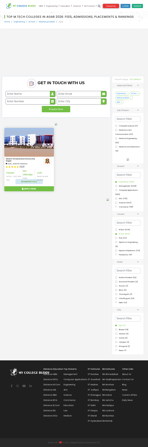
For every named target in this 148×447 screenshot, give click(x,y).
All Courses (89, 6)
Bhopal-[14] (123, 329)
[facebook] (12, 386)
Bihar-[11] (122, 290)
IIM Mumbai (108, 415)
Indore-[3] (123, 338)
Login (125, 6)
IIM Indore (107, 395)
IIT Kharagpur (94, 395)
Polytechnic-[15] (125, 255)
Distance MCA (51, 379)
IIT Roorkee (93, 374)
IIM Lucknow (108, 410)
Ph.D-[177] (123, 238)
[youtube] (24, 386)
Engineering (52, 6)
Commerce (69, 400)
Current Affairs (129, 395)
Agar (118, 102)
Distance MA (50, 389)
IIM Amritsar (108, 384)
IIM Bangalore (109, 389)
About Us (126, 374)
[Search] (99, 6)
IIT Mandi (92, 415)
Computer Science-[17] (128, 126)
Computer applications (75, 379)
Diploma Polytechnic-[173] (129, 250)
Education (65, 6)
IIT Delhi (92, 405)
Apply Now (30, 189)
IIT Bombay (93, 400)
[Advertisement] (74, 55)
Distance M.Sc (51, 415)
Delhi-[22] (123, 302)
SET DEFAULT (135, 79)
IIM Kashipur (108, 405)
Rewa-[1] (122, 350)
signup (137, 6)
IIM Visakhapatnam (111, 379)
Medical (67, 415)
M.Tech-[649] (124, 234)
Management (70, 374)
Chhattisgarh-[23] (126, 298)
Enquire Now (56, 109)
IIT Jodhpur (93, 389)
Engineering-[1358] (126, 182)
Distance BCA (50, 400)
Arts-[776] (123, 198)
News (124, 389)
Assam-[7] (123, 286)
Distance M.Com (52, 384)
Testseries (111, 6)
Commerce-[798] (126, 207)
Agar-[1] (121, 325)
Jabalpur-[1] (124, 342)
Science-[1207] (125, 203)
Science (77, 6)
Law (65, 410)
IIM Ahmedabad (110, 374)
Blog (124, 384)
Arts (65, 389)
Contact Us (128, 379)
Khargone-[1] (124, 346)
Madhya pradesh (47, 21)
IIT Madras (93, 384)
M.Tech (32, 21)
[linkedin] (30, 386)
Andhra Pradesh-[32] (127, 277)
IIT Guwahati (94, 379)
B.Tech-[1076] (124, 229)
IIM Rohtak (107, 420)
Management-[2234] (127, 186)
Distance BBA (50, 395)
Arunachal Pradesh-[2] (128, 282)
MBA (41, 6)
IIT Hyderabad (95, 420)
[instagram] (17, 386)
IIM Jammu (107, 400)
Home (7, 21)
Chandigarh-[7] (125, 294)
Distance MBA (50, 374)
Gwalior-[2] (123, 334)
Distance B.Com (52, 405)
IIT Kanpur (93, 410)
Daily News (127, 400)
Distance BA (50, 410)
